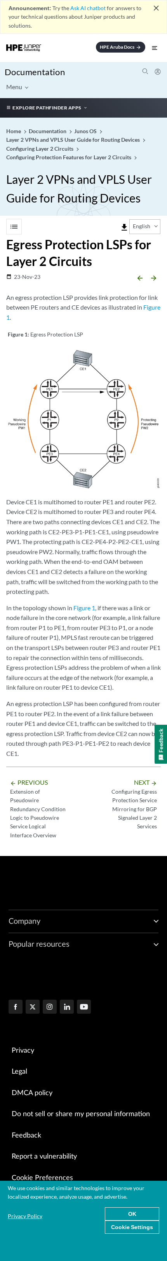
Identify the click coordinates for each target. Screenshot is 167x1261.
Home (14, 131)
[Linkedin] (67, 1007)
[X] (33, 1007)
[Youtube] (84, 1007)
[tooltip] (124, 227)
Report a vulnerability (44, 1156)
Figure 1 (84, 607)
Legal (19, 1071)
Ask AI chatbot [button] (88, 8)
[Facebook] (16, 1007)
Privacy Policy (25, 1216)
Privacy (23, 1050)
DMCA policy (32, 1093)
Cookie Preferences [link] (42, 1178)
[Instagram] (50, 1007)
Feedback (26, 1135)
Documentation (35, 72)
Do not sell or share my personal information (81, 1114)
